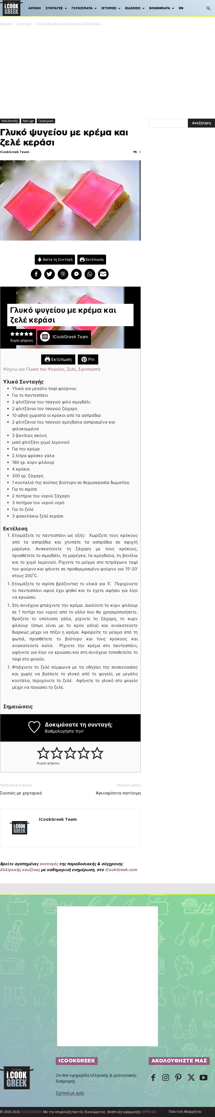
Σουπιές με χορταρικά (21, 793)
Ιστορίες (108, 8)
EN (181, 8)
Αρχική (34, 8)
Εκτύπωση (94, 259)
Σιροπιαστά (89, 369)
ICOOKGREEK (31, 1112)
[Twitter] (190, 1078)
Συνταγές (54, 8)
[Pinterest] (178, 1078)
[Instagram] (165, 1078)
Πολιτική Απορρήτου (185, 1112)
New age (28, 121)
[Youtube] (203, 1078)
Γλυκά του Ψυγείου (45, 369)
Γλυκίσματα (82, 8)
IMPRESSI (149, 1112)
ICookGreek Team (14, 152)
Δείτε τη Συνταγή (57, 259)
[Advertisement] (107, 69)
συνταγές (48, 863)
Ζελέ (71, 369)
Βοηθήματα (159, 8)
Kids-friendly (10, 121)
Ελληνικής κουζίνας (20, 869)
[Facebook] (153, 1078)
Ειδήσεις (133, 8)
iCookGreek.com (121, 869)
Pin (91, 359)
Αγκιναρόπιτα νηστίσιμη (118, 793)
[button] (208, 8)
